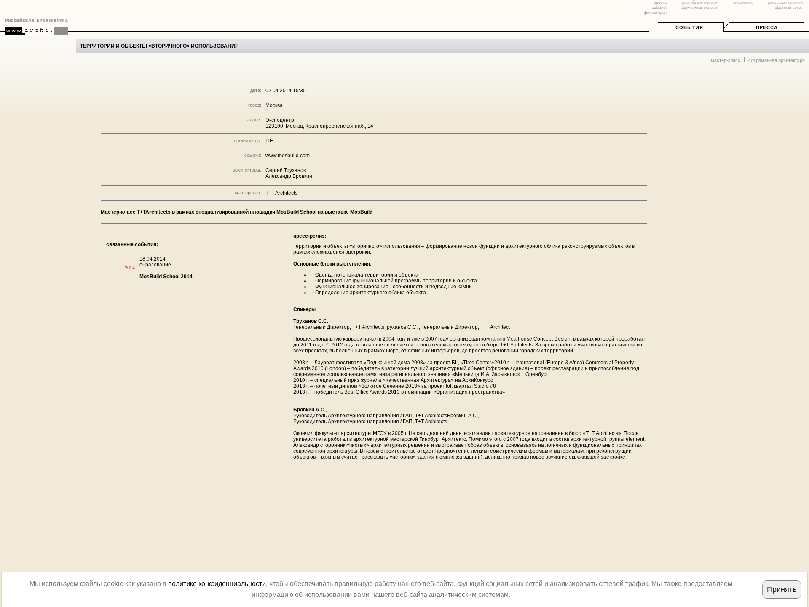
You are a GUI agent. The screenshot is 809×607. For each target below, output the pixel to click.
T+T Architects (281, 193)
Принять (781, 589)
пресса (660, 2)
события (659, 7)
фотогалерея (655, 13)
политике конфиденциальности (217, 583)
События (689, 27)
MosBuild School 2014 (166, 276)
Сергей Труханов (285, 170)
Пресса (767, 27)
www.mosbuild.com (287, 155)
